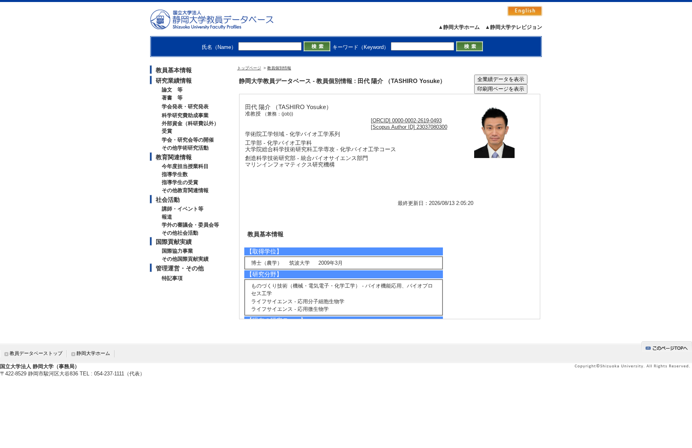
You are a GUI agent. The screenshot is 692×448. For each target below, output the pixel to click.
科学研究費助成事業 (185, 115)
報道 (167, 217)
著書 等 (172, 98)
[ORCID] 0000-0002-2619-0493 (406, 121)
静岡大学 (220, 19)
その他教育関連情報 (185, 190)
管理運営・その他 (180, 268)
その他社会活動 (180, 233)
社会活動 (168, 199)
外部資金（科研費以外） (190, 123)
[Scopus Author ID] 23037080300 (409, 127)
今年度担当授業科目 (185, 166)
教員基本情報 (174, 70)
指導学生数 (175, 174)
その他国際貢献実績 (185, 259)
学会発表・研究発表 (185, 106)
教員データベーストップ (36, 353)
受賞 (167, 131)
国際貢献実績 (174, 241)
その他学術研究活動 (185, 148)
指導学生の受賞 (180, 182)
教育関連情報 (174, 157)
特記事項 (172, 278)
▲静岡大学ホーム (459, 27)
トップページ (249, 68)
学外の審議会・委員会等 (190, 225)
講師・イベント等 (182, 209)
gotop (667, 346)
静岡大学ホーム (93, 353)
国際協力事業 (177, 251)
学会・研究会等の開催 (188, 140)
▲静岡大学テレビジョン (513, 27)
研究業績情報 (174, 80)
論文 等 (172, 90)
